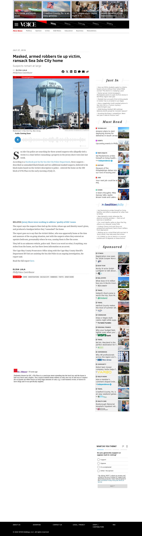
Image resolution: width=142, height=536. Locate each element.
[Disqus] (51, 338)
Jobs (99, 178)
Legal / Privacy (79, 525)
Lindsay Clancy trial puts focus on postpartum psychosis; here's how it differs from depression (112, 228)
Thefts (61, 277)
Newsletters (91, 30)
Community (101, 364)
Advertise (37, 525)
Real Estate (101, 278)
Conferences (102, 352)
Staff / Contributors (98, 526)
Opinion (38, 30)
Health (67, 23)
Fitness (100, 253)
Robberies (53, 277)
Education (69, 30)
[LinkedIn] (71, 72)
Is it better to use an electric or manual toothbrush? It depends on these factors (111, 237)
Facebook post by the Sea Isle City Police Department (48, 162)
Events (96, 23)
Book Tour (101, 266)
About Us (16, 525)
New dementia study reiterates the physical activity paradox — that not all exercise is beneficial (111, 218)
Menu (16, 24)
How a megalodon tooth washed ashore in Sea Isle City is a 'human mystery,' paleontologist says (112, 105)
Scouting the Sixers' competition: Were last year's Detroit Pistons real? (111, 114)
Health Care (101, 401)
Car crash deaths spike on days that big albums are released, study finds (111, 223)
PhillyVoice (28, 24)
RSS (114, 525)
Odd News (57, 30)
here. (32, 261)
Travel (99, 290)
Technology (102, 128)
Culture (81, 24)
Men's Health (102, 153)
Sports (110, 24)
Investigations (28, 77)
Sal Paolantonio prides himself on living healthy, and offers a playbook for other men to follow (112, 212)
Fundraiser (101, 315)
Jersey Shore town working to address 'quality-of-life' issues (49, 222)
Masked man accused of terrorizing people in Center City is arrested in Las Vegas (112, 100)
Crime (47, 30)
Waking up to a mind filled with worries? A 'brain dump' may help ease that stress (112, 233)
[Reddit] (75, 72)
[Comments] (79, 72)
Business (79, 30)
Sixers (99, 190)
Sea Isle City (44, 277)
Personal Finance (104, 327)
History (100, 165)
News (53, 24)
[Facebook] (63, 72)
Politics (29, 30)
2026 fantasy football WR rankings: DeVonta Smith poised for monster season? (112, 110)
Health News (102, 377)
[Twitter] (67, 72)
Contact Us (57, 525)
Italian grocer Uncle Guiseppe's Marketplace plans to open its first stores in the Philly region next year (112, 95)
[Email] (83, 72)
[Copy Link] (87, 72)
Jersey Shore (69, 277)
